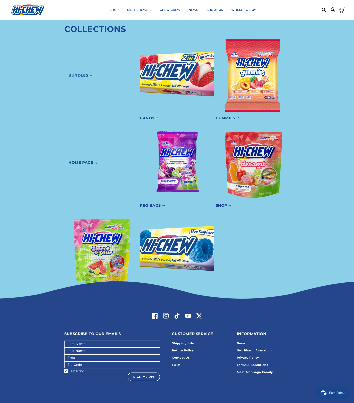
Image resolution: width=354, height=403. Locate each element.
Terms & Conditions (252, 365)
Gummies (225, 118)
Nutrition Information (254, 350)
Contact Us (180, 357)
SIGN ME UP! (143, 377)
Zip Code (75, 365)
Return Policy (183, 350)
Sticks (147, 292)
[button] (323, 9)
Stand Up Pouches (85, 292)
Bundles (78, 75)
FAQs (176, 365)
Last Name (76, 351)
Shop (221, 205)
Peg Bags (150, 205)
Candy (147, 118)
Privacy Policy (248, 357)
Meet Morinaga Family (255, 372)
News (241, 343)
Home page (80, 162)
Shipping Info (183, 343)
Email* (73, 358)
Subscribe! (77, 371)
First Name (77, 344)
